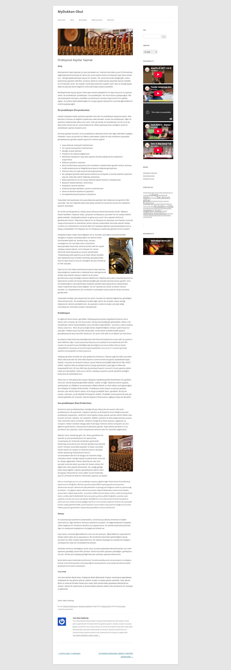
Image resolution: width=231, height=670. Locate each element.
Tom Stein (121, 606)
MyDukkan (83, 20)
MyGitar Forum (148, 179)
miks (170, 206)
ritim (171, 213)
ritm (144, 215)
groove (153, 201)
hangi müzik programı (162, 201)
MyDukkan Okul (70, 11)
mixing (145, 208)
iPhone (164, 204)
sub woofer (149, 215)
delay (163, 195)
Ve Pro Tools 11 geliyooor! (69, 653)
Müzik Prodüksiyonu (70, 606)
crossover (146, 195)
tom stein (163, 215)
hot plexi (156, 204)
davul (159, 195)
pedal (146, 210)
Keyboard (146, 206)
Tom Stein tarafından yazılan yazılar (86, 635)
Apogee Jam (153, 192)
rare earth (164, 211)
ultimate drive (147, 217)
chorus (170, 192)
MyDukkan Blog (148, 176)
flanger (154, 198)
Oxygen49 (162, 208)
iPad (160, 204)
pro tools (155, 210)
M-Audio (159, 206)
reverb (168, 213)
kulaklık (151, 206)
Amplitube (146, 192)
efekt (146, 197)
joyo (170, 204)
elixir (150, 198)
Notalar (110, 20)
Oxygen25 (156, 208)
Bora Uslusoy (97, 20)
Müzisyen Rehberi (85, 606)
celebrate (165, 192)
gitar (147, 200)
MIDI (166, 206)
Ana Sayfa (61, 20)
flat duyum (163, 197)
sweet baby (156, 215)
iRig (168, 204)
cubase (153, 194)
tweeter (168, 215)
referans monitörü (154, 213)
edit (166, 195)
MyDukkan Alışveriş (150, 173)
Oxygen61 (168, 208)
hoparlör (148, 203)
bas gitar (159, 192)
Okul (72, 20)
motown (150, 208)
